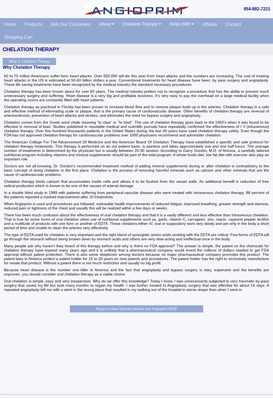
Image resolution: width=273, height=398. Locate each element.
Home (10, 24)
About (105, 24)
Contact (233, 24)
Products (33, 24)
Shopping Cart (18, 37)
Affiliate (209, 24)
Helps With (180, 24)
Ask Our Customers (71, 24)
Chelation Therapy (140, 24)
